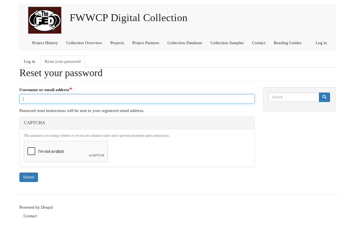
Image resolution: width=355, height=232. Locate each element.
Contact (258, 43)
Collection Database (185, 43)
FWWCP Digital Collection (128, 15)
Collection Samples (227, 43)
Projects (117, 43)
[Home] (46, 20)
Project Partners (145, 43)
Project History (45, 43)
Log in (321, 43)
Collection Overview (84, 43)
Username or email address (44, 90)
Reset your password (65, 63)
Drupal (47, 207)
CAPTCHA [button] (34, 122)
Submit (28, 177)
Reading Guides (287, 43)
